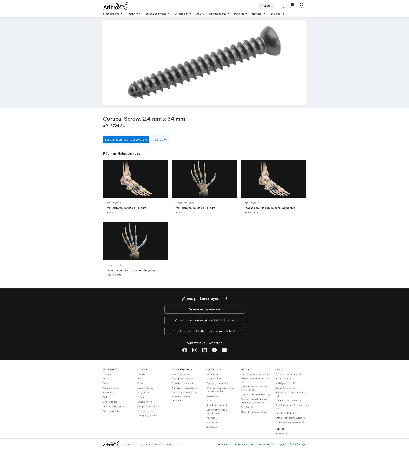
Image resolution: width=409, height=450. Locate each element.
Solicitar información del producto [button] (126, 140)
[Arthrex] (115, 6)
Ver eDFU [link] (161, 140)
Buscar (265, 6)
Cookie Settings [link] (297, 444)
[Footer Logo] (111, 443)
